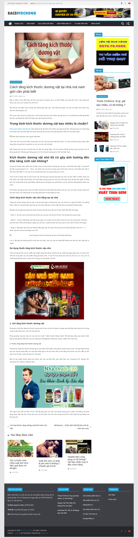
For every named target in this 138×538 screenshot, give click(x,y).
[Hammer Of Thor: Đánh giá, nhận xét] (102, 149)
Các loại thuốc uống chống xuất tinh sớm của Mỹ (28, 427)
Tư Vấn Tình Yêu (81, 24)
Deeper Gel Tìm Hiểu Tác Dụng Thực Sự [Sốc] (119, 124)
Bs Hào (23, 96)
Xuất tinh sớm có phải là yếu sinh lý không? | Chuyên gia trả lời (49, 463)
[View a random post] (127, 23)
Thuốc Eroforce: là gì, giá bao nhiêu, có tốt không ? (110, 103)
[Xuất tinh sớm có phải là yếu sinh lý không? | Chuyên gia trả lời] (49, 441)
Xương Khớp (87, 518)
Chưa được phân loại (90, 496)
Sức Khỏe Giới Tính (45, 24)
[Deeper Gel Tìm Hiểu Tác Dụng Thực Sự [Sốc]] (102, 125)
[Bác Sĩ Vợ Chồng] (10, 23)
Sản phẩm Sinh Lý (64, 24)
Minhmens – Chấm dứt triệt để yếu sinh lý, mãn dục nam (71, 427)
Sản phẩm (31, 24)
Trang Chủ (18, 24)
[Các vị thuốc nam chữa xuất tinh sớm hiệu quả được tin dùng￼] (20, 441)
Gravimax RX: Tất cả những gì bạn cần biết (117, 136)
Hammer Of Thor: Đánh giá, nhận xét (49, 3)
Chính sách (112, 499)
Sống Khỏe (95, 24)
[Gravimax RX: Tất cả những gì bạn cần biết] (102, 137)
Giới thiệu (111, 495)
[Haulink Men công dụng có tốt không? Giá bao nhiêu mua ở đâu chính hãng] (78, 441)
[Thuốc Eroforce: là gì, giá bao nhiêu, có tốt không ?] (112, 83)
